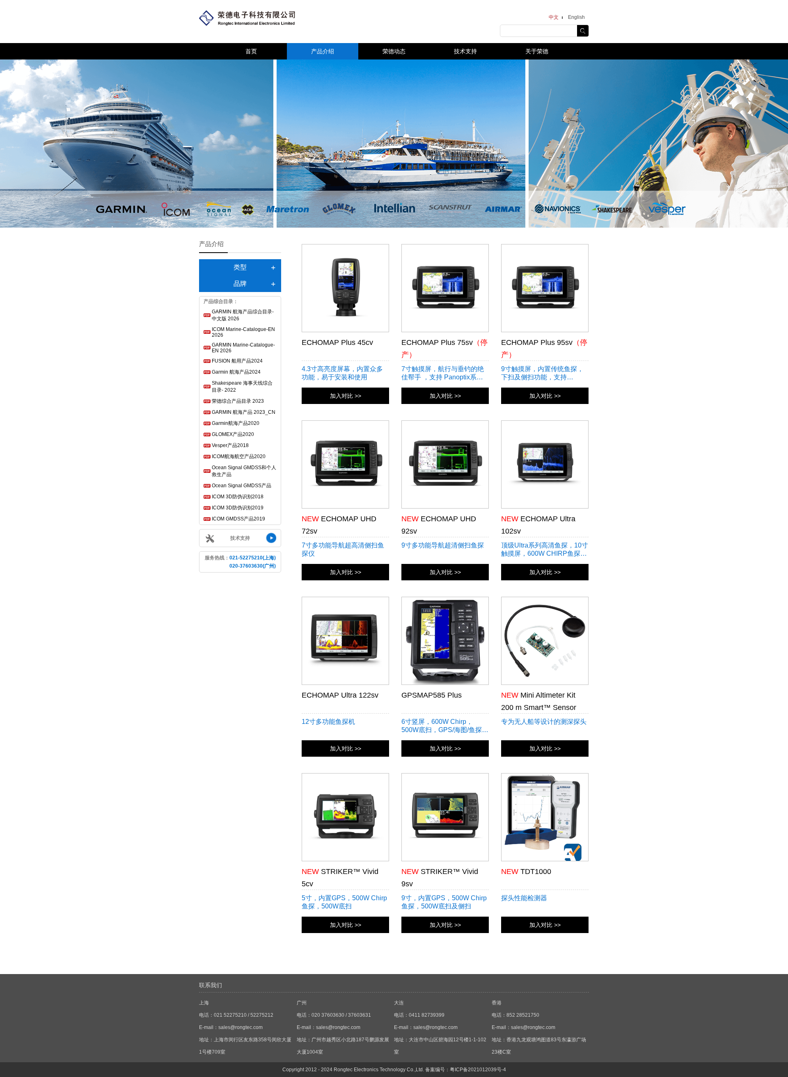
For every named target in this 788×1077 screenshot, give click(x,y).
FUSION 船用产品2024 (237, 361)
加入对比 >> (345, 395)
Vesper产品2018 (230, 445)
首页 (251, 51)
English (576, 17)
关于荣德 (536, 51)
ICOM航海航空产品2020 (239, 456)
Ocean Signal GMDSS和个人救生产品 (244, 471)
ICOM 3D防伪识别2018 (237, 497)
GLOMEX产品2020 (233, 434)
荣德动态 (394, 51)
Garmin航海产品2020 (235, 423)
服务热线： (240, 562)
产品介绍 (322, 51)
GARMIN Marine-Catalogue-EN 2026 (243, 348)
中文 (554, 17)
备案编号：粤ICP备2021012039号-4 (465, 1069)
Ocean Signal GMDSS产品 (241, 485)
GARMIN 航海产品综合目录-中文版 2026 (243, 315)
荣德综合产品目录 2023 (238, 401)
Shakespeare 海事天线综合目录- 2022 (242, 386)
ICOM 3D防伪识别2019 (237, 508)
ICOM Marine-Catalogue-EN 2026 (243, 332)
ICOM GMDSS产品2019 (238, 519)
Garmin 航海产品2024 (236, 372)
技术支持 (465, 51)
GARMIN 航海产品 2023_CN (243, 412)
